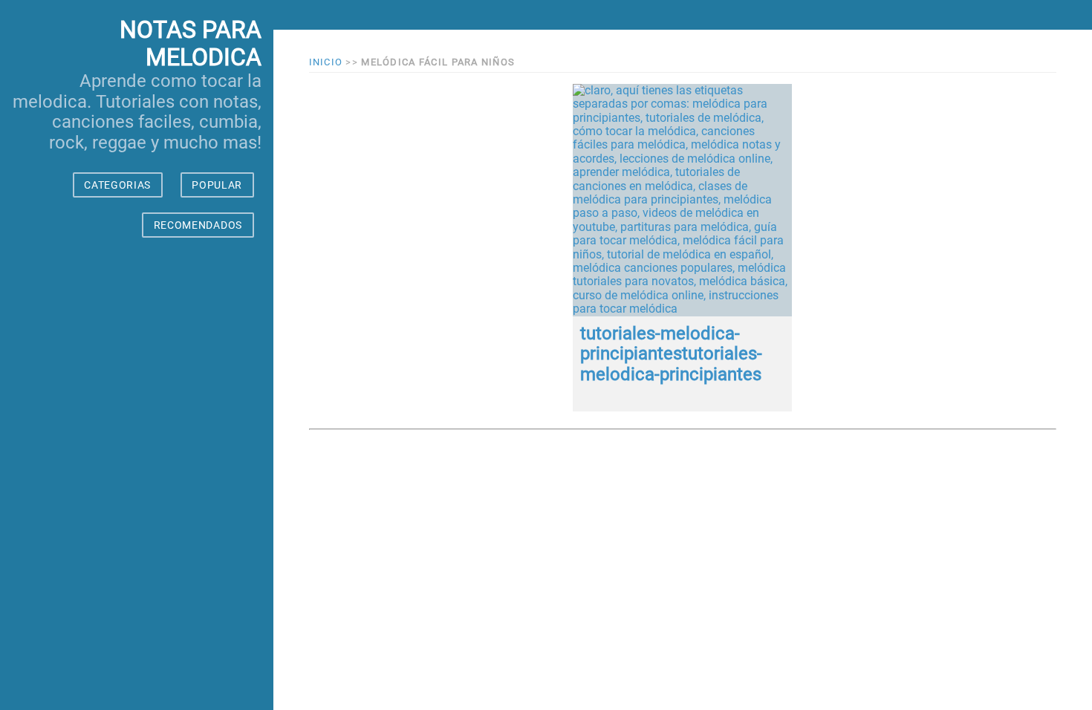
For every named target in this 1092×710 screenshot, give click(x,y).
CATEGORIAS (117, 185)
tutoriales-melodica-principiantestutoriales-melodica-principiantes (671, 354)
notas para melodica (190, 43)
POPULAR (217, 185)
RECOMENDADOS (198, 225)
